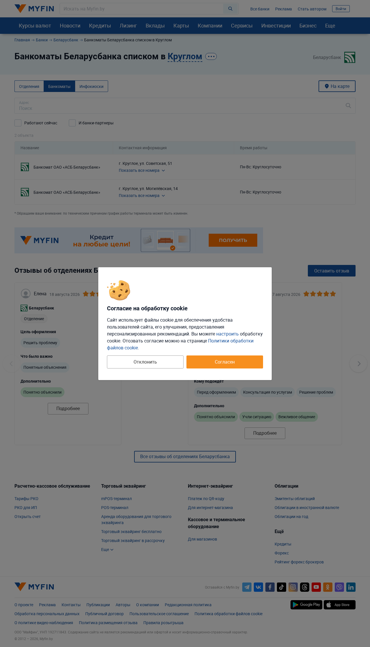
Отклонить (145, 362)
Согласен (225, 362)
